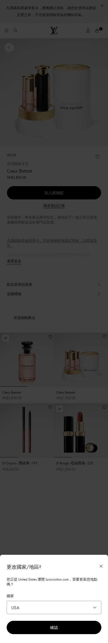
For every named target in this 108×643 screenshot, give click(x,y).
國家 (10, 596)
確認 (54, 627)
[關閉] (101, 566)
